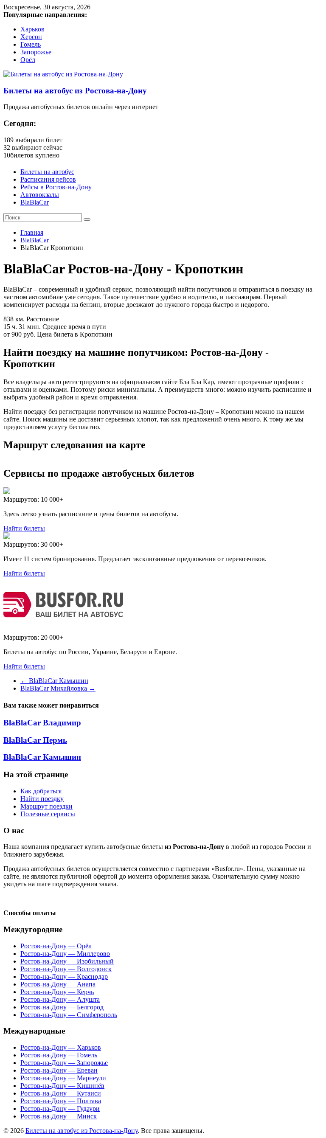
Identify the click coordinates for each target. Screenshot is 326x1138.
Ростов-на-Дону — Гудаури (60, 1108)
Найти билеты (24, 528)
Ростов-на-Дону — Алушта (60, 999)
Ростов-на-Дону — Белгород (62, 1007)
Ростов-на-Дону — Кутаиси (60, 1093)
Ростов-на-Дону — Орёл (56, 946)
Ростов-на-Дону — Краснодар (64, 976)
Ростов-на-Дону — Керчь (57, 991)
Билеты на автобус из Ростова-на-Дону (75, 90)
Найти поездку (42, 798)
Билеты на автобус (47, 171)
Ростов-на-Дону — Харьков (60, 1047)
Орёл (27, 59)
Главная (31, 232)
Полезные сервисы (47, 814)
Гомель (30, 44)
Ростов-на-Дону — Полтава (60, 1100)
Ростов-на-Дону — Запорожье (64, 1062)
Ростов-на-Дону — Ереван (59, 1070)
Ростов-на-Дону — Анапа (58, 984)
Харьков (32, 29)
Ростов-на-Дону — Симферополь (68, 1014)
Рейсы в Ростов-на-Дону (56, 187)
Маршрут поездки (46, 806)
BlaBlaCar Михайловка (58, 688)
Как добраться (41, 791)
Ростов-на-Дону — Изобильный (67, 961)
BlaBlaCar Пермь (35, 740)
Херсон (31, 36)
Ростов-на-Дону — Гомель (58, 1055)
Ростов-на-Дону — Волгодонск (66, 968)
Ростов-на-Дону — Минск (58, 1116)
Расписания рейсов (48, 179)
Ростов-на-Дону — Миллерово (65, 953)
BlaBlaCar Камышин (54, 680)
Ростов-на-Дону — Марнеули (63, 1078)
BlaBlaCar (34, 202)
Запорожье (35, 52)
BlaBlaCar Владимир (42, 722)
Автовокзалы (39, 194)
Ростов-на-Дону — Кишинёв (62, 1085)
